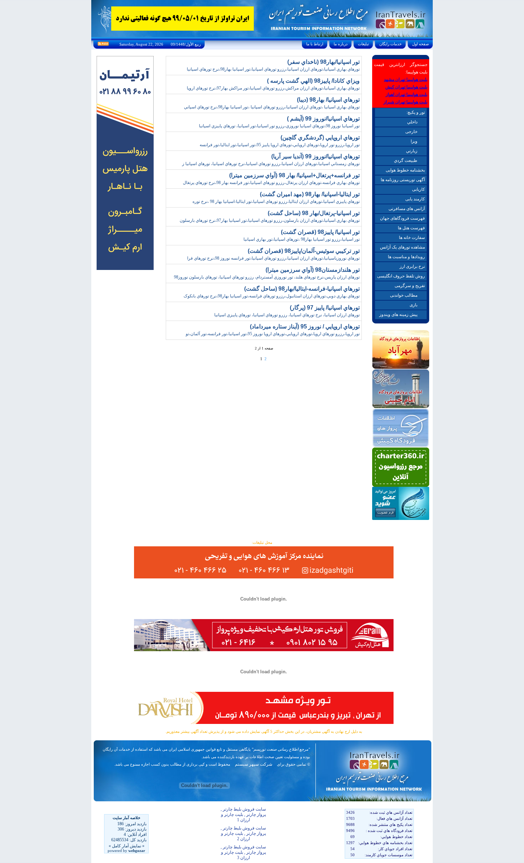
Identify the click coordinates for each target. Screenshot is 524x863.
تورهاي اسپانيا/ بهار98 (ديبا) (328, 100)
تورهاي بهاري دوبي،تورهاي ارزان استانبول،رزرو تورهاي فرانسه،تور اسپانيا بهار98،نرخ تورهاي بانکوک (272, 295)
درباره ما (341, 44)
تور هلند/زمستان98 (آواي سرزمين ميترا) (313, 270)
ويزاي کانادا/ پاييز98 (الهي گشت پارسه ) (313, 81)
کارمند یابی (415, 198)
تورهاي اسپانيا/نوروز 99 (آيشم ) (323, 119)
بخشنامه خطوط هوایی (405, 170)
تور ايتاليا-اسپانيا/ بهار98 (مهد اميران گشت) (310, 194)
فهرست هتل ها (411, 227)
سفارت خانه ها (412, 237)
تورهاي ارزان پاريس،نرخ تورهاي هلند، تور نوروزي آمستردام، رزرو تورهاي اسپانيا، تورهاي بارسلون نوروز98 (267, 277)
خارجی (411, 131)
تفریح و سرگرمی (410, 285)
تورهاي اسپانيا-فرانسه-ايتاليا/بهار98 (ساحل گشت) (302, 289)
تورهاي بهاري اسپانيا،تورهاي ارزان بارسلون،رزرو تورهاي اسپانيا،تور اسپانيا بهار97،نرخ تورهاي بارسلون (270, 220)
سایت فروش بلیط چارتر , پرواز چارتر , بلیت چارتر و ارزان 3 (243, 852)
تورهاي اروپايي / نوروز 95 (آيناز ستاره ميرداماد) (305, 326)
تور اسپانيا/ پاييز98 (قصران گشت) (320, 232)
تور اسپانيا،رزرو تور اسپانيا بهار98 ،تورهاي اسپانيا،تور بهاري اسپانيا (301, 239)
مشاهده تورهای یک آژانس (402, 247)
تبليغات (363, 44)
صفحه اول (420, 44)
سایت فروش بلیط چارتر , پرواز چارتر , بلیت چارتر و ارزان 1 (243, 814)
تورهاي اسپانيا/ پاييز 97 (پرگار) (325, 308)
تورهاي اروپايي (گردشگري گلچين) (320, 137)
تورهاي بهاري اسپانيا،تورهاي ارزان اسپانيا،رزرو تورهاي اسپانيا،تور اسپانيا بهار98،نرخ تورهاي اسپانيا (273, 69)
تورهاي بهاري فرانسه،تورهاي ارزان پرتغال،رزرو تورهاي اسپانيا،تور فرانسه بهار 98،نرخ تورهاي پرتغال (271, 182)
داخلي (412, 121)
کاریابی (418, 189)
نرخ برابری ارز (412, 266)
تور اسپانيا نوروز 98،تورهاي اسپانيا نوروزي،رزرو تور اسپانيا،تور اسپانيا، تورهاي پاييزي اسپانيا (279, 125)
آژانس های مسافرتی (407, 208)
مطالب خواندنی (403, 295)
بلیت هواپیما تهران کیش (406, 87)
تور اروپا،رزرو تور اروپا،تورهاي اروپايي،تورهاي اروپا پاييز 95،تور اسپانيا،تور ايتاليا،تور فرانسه (280, 144)
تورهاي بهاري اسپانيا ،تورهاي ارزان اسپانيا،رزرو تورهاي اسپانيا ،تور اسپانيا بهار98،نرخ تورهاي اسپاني (272, 106)
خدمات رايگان (390, 44)
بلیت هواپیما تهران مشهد (405, 79)
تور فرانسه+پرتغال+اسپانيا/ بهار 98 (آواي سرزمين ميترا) (294, 175)
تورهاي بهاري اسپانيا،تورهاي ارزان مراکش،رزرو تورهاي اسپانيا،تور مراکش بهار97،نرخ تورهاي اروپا (273, 88)
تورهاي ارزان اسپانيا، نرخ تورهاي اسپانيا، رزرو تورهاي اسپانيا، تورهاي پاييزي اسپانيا (287, 314)
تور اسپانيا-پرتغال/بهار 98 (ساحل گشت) (314, 213)
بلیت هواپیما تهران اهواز (406, 94)
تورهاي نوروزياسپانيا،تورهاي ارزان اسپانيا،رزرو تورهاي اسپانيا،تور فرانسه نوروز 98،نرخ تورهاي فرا (273, 258)
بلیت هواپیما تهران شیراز (405, 101)
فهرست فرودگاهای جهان (402, 218)
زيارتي (411, 150)
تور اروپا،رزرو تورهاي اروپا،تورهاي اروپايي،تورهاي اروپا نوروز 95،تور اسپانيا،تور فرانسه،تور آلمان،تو (273, 333)
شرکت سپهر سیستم (253, 764)
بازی (413, 304)
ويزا (414, 141)
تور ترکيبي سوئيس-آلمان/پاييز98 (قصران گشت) (304, 251)
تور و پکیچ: (415, 112)
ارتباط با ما (314, 44)
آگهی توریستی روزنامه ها (403, 179)
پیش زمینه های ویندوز (398, 314)
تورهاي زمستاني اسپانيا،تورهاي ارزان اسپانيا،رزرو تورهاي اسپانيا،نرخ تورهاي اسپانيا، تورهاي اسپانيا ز (271, 163)
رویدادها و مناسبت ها (406, 256)
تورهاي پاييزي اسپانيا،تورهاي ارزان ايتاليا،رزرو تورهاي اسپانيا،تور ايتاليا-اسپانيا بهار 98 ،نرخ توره (276, 201)
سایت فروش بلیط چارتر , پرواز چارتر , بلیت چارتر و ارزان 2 (243, 833)
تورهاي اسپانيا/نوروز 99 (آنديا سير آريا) (315, 156)
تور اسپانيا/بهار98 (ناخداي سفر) (323, 62)
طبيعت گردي (405, 160)
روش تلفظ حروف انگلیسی (401, 276)
